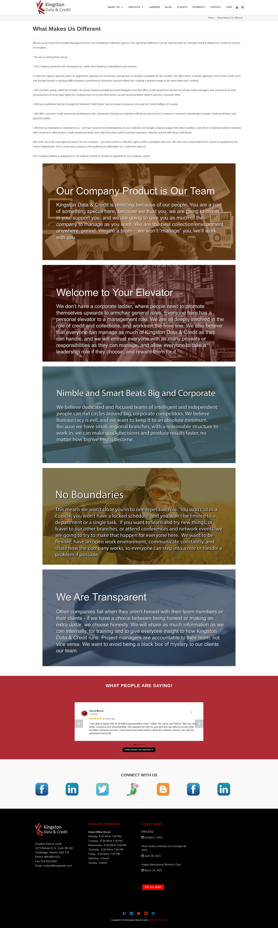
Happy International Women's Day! (161, 864)
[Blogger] (138, 913)
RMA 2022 (147, 831)
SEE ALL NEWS (153, 887)
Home (211, 17)
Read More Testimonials (139, 750)
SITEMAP (162, 920)
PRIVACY (153, 920)
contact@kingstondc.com (57, 865)
